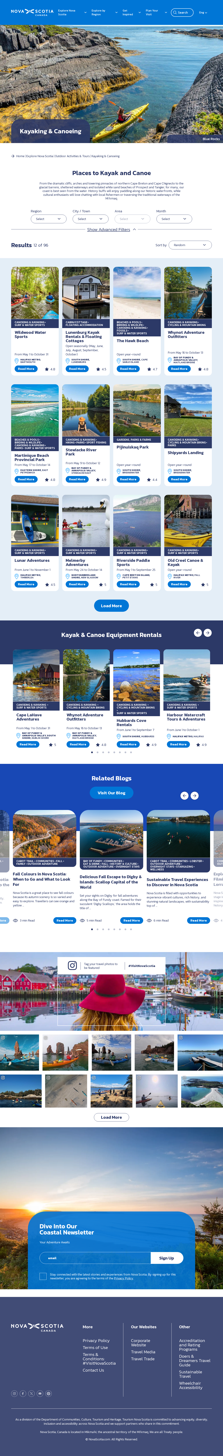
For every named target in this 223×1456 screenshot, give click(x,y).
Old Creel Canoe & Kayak (185, 562)
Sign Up (166, 1258)
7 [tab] (125, 752)
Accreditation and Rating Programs (192, 1344)
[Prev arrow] (198, 633)
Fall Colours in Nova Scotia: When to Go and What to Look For (41, 879)
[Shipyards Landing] (188, 410)
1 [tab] (92, 752)
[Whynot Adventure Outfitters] (188, 293)
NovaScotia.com (99, 1439)
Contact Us (93, 1370)
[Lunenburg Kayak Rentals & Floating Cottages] (86, 293)
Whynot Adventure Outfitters (186, 334)
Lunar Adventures (32, 560)
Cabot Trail (25, 861)
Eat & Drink (91, 864)
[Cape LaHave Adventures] (36, 675)
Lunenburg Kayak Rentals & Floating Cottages (84, 336)
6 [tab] (120, 752)
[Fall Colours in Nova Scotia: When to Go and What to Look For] (44, 834)
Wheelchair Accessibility (191, 1385)
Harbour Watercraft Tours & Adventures (186, 717)
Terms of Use (95, 1347)
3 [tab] (103, 752)
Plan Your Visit (152, 12)
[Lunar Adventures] (35, 521)
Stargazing (184, 866)
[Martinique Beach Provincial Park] (35, 410)
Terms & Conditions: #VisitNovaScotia (99, 1358)
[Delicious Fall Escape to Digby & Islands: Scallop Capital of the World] (111, 834)
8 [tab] (131, 752)
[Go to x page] (31, 1393)
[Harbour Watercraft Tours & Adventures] (186, 675)
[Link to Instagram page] (72, 969)
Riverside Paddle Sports (133, 562)
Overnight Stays (128, 866)
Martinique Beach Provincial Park (32, 457)
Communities (45, 861)
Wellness (157, 869)
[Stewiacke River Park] (86, 410)
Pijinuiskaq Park (133, 447)
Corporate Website (140, 1342)
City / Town (81, 211)
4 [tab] (109, 752)
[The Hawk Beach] (137, 293)
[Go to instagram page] (14, 1393)
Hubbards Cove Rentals (131, 722)
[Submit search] (175, 12)
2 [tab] (97, 752)
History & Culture (123, 864)
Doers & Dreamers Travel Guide (194, 1360)
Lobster (196, 861)
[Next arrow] (207, 633)
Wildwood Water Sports (30, 334)
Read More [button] (26, 368)
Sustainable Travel (190, 1373)
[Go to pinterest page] (48, 1393)
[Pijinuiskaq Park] (137, 410)
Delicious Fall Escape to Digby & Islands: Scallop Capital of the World (111, 882)
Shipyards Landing (186, 453)
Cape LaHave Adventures (29, 717)
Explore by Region (98, 12)
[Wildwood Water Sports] (35, 293)
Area (118, 211)
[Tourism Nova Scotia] (32, 11)
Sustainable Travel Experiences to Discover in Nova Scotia (177, 882)
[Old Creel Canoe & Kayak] (188, 521)
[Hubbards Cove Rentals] (136, 675)
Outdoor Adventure (42, 864)
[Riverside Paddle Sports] (137, 521)
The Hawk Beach (133, 341)
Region (36, 211)
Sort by (161, 245)
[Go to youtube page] (40, 1393)
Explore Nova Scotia (66, 12)
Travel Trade (143, 1358)
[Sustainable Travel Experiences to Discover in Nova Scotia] (178, 834)
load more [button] (111, 605)
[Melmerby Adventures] (86, 521)
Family (20, 864)
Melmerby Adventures (77, 562)
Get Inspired (128, 12)
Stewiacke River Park (81, 452)
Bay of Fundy (92, 861)
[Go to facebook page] (23, 1393)
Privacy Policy (123, 1278)
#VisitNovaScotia (141, 965)
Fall (59, 861)
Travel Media (143, 1351)
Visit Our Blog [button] (111, 792)
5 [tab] (114, 752)
